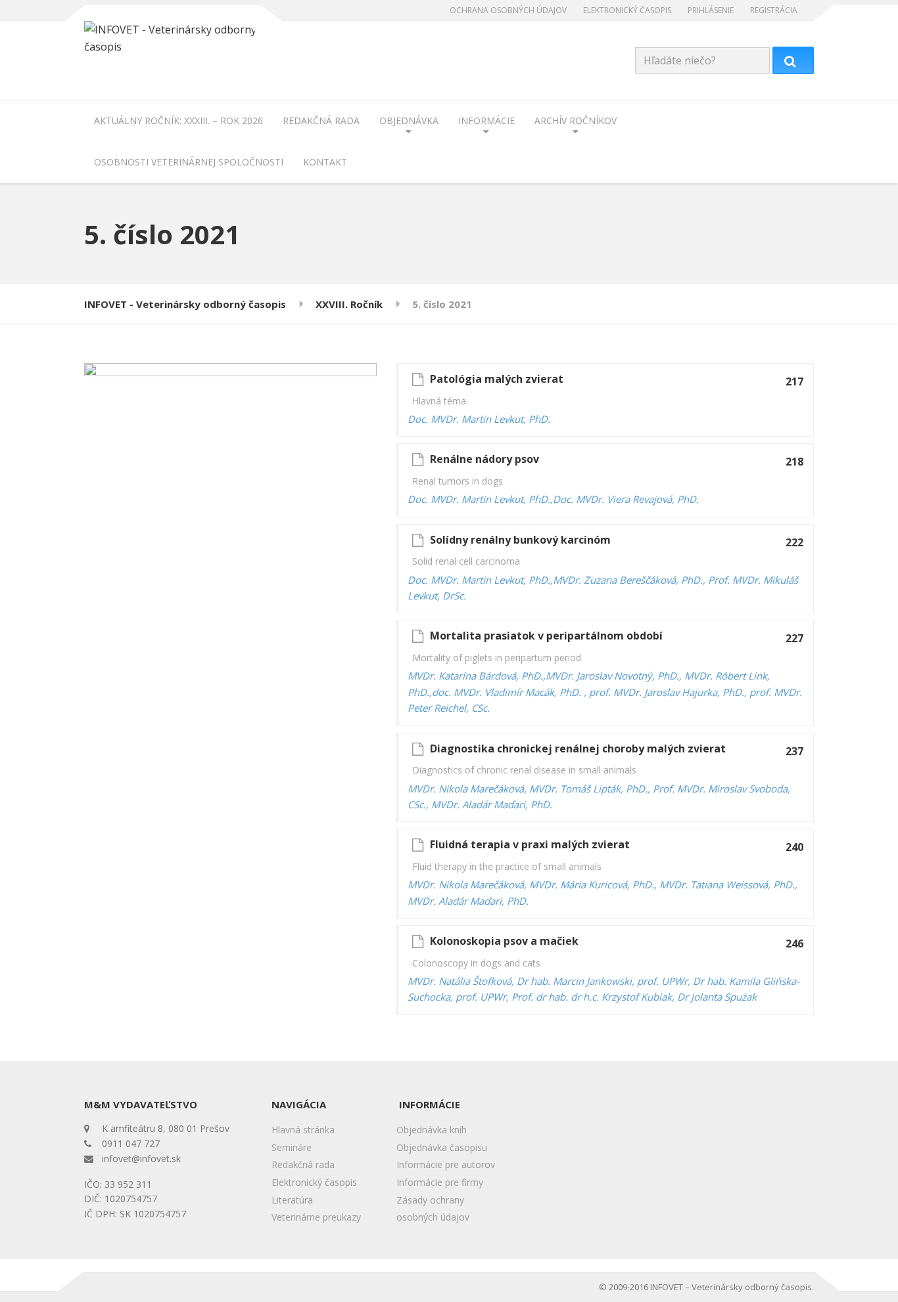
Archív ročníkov (575, 120)
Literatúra (292, 1200)
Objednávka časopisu (441, 1147)
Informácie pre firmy (439, 1182)
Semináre (292, 1147)
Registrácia (773, 10)
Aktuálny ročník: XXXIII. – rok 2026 (178, 120)
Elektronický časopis (627, 10)
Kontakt (325, 162)
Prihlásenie (711, 10)
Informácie (486, 120)
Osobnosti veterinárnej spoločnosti (188, 162)
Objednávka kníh (431, 1129)
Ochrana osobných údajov (508, 10)
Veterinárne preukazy (316, 1217)
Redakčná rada (321, 120)
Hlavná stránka (303, 1129)
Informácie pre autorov (445, 1164)
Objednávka (408, 120)
